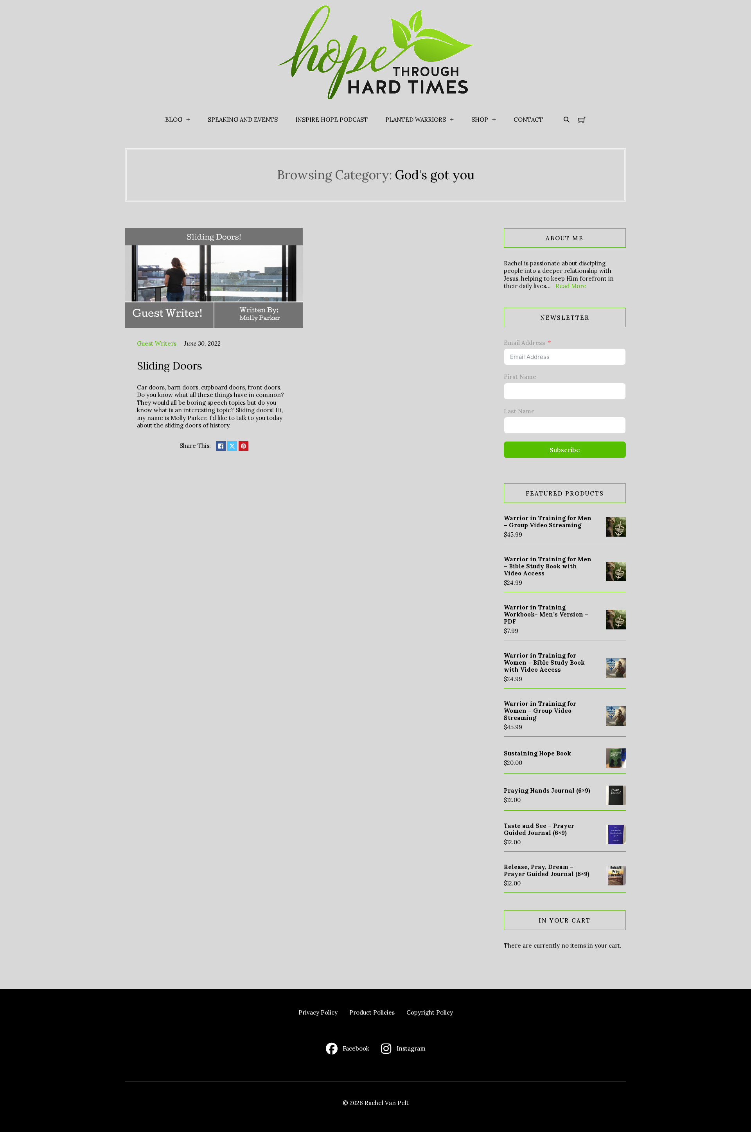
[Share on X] (232, 446)
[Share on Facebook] (221, 446)
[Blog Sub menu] (188, 120)
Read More (570, 286)
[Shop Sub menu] (494, 120)
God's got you (434, 175)
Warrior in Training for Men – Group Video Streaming (547, 521)
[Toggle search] (566, 120)
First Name (520, 376)
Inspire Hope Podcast (331, 119)
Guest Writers (156, 343)
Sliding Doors (169, 365)
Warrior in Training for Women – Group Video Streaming (540, 710)
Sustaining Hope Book (537, 753)
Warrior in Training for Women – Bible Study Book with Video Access (544, 662)
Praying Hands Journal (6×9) (547, 790)
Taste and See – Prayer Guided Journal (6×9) (539, 829)
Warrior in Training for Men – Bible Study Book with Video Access (547, 566)
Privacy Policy (318, 1012)
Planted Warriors (415, 119)
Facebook (356, 1048)
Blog (173, 119)
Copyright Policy (429, 1012)
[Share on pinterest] (243, 446)
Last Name (519, 411)
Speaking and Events (243, 119)
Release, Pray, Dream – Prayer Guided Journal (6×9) (546, 870)
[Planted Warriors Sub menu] (452, 120)
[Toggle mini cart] (582, 120)
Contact (528, 119)
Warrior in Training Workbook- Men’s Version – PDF (546, 614)
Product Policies (372, 1012)
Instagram (411, 1048)
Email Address (524, 342)
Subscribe (565, 450)
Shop (479, 119)
